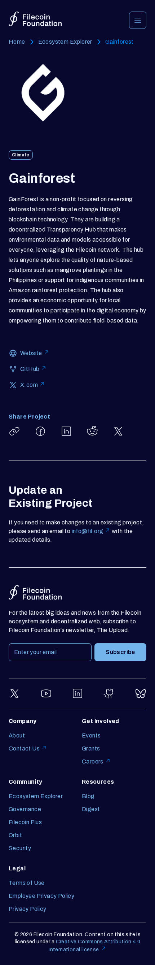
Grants (91, 748)
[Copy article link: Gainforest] (14, 431)
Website (31, 353)
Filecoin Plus (25, 822)
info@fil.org (87, 531)
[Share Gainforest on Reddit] (92, 431)
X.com (29, 385)
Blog (88, 796)
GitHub (29, 369)
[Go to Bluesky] (140, 693)
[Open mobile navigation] (137, 20)
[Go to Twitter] (14, 693)
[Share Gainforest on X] (118, 431)
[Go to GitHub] (109, 693)
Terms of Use (27, 883)
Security (20, 848)
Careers (92, 761)
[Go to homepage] (35, 19)
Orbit (15, 835)
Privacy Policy (27, 909)
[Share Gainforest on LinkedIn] (66, 431)
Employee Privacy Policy (41, 896)
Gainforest (119, 42)
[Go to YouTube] (46, 693)
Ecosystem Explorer (65, 42)
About (17, 735)
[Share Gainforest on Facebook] (40, 431)
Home (17, 42)
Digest (91, 809)
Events (91, 735)
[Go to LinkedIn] (77, 693)
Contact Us (24, 748)
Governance (25, 809)
